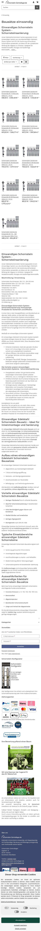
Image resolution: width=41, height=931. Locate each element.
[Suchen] (37, 7)
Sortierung (16, 58)
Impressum (20, 902)
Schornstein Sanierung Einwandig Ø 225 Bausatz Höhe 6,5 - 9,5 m (30, 197)
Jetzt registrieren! (14, 654)
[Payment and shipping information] (6, 703)
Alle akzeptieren (20, 920)
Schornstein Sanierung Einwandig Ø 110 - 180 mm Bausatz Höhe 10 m (9, 234)
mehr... (13, 50)
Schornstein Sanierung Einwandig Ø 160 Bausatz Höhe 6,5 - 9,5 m (10, 163)
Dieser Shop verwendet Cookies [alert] (20, 874)
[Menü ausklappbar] (3, 1)
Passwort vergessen (8, 651)
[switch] (6, 908)
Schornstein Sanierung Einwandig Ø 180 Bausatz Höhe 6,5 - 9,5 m (30, 163)
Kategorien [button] (6, 622)
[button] (33, 2)
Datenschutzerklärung (8, 902)
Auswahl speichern (20, 925)
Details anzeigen (20, 929)
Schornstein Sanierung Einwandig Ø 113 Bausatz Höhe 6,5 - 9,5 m (10, 94)
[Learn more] (16, 2)
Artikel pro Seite (9, 62)
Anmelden (20, 646)
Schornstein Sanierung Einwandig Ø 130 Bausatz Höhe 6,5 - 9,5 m (10, 128)
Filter (6, 58)
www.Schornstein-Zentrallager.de (13, 863)
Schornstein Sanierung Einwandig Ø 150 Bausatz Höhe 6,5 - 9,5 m (30, 128)
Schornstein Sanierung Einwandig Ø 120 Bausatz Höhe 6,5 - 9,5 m (30, 94)
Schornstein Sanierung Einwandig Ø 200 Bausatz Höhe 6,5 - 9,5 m (10, 197)
